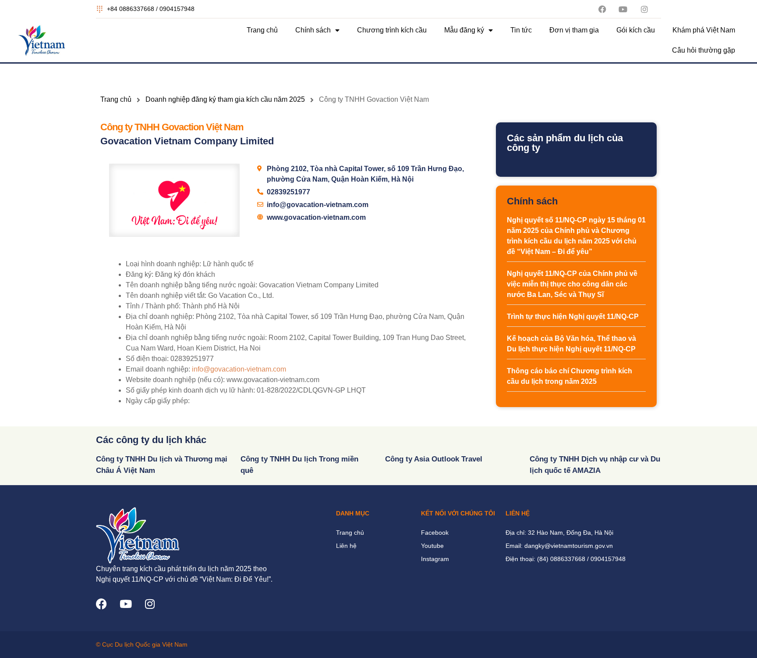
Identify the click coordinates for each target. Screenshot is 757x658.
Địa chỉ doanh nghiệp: (160, 316)
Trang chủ (262, 30)
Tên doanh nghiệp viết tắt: (166, 295)
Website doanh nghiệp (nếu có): (175, 379)
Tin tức (521, 30)
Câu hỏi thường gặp (703, 50)
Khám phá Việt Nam (703, 30)
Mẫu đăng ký (464, 30)
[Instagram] (149, 603)
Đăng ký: (139, 274)
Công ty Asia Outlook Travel (433, 459)
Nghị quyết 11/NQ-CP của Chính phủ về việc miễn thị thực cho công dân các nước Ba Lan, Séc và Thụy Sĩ (572, 284)
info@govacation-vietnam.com (239, 369)
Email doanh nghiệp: (158, 369)
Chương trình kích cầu (392, 30)
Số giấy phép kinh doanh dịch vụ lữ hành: (190, 390)
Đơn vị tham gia (574, 30)
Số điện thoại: (147, 358)
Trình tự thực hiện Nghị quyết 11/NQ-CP (573, 316)
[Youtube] (125, 603)
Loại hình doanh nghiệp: (163, 264)
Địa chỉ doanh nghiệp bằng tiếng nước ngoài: (196, 337)
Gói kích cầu (635, 30)
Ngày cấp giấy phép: (158, 400)
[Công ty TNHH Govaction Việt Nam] (174, 200)
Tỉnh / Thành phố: (153, 306)
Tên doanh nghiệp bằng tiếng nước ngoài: (191, 285)
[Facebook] (101, 603)
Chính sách (313, 30)
